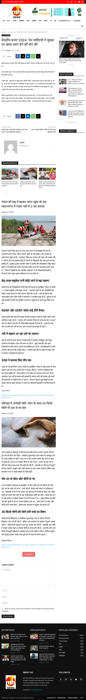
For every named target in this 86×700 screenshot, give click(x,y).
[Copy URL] (38, 56)
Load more (70, 122)
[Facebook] (68, 2)
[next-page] (6, 192)
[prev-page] (3, 192)
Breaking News (6, 178)
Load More (29, 554)
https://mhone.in (24, 145)
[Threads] (83, 2)
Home (3, 32)
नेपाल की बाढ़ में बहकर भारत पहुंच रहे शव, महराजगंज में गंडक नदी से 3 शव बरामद (10, 184)
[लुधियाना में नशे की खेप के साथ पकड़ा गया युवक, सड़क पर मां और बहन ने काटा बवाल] (5, 636)
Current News (11, 32)
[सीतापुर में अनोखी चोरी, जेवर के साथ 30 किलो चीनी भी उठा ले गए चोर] (28, 174)
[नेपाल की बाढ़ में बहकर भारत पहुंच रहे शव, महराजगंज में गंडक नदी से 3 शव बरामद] (10, 174)
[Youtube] (79, 2)
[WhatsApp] (33, 56)
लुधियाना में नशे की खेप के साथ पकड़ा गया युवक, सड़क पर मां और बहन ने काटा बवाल (19, 636)
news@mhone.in (36, 690)
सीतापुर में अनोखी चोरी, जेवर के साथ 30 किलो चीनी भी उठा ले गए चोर (28, 184)
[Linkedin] (28, 56)
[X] (75, 2)
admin (8, 50)
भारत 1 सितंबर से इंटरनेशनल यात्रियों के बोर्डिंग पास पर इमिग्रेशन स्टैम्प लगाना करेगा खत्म (76, 81)
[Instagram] (71, 2)
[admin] (3, 50)
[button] (81, 26)
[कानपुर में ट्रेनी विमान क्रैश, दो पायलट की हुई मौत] (34, 648)
